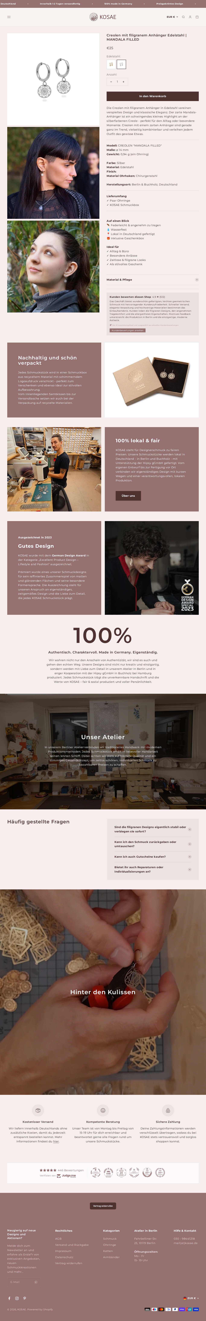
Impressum (63, 1251)
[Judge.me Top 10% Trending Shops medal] (160, 1172)
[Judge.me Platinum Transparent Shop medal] (95, 1172)
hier (56, 1141)
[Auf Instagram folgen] (17, 1298)
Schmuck (110, 1238)
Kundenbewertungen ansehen (127, 330)
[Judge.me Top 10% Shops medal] (147, 1172)
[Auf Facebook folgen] (9, 1298)
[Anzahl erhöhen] (123, 81)
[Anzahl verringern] (111, 81)
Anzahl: (112, 74)
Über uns (128, 495)
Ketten (108, 1251)
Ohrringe (109, 1245)
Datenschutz (64, 1257)
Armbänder (111, 1257)
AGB (58, 1238)
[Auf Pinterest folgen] (25, 1298)
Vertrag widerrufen (103, 1206)
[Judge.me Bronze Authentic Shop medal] (134, 1172)
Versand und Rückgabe (72, 1245)
